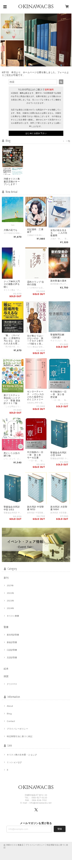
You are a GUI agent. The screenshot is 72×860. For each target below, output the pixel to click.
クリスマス (12, 684)
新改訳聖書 (12, 642)
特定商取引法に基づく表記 (19, 736)
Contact (11, 721)
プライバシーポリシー (17, 728)
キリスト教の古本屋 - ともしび (22, 754)
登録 (59, 828)
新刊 (6, 577)
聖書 (6, 626)
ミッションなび (14, 762)
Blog (9, 713)
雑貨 (6, 676)
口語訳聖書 (12, 650)
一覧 (68, 141)
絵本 (6, 668)
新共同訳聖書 (13, 634)
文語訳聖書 (12, 657)
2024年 (10, 608)
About (10, 706)
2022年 (10, 593)
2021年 (10, 585)
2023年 (10, 600)
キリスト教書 (13, 616)
